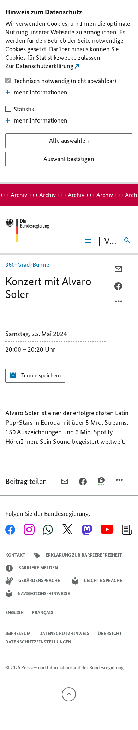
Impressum (18, 633)
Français (42, 612)
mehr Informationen (40, 92)
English (14, 612)
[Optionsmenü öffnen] (119, 303)
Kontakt (15, 555)
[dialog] (69, 92)
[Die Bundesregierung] (27, 230)
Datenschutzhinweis (64, 633)
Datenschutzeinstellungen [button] (38, 641)
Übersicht (110, 633)
